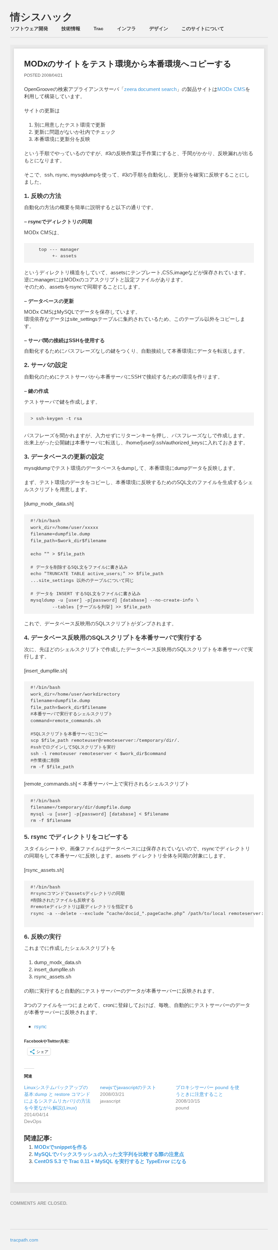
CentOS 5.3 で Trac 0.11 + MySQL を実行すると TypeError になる (110, 1161)
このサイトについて (202, 28)
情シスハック (41, 16)
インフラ (126, 28)
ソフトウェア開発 (29, 28)
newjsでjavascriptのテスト (128, 1087)
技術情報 (70, 28)
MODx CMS (231, 89)
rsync (40, 1026)
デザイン (158, 28)
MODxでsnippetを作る (60, 1147)
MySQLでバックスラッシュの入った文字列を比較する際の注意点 (109, 1154)
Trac (98, 28)
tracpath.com (24, 1240)
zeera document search (150, 89)
